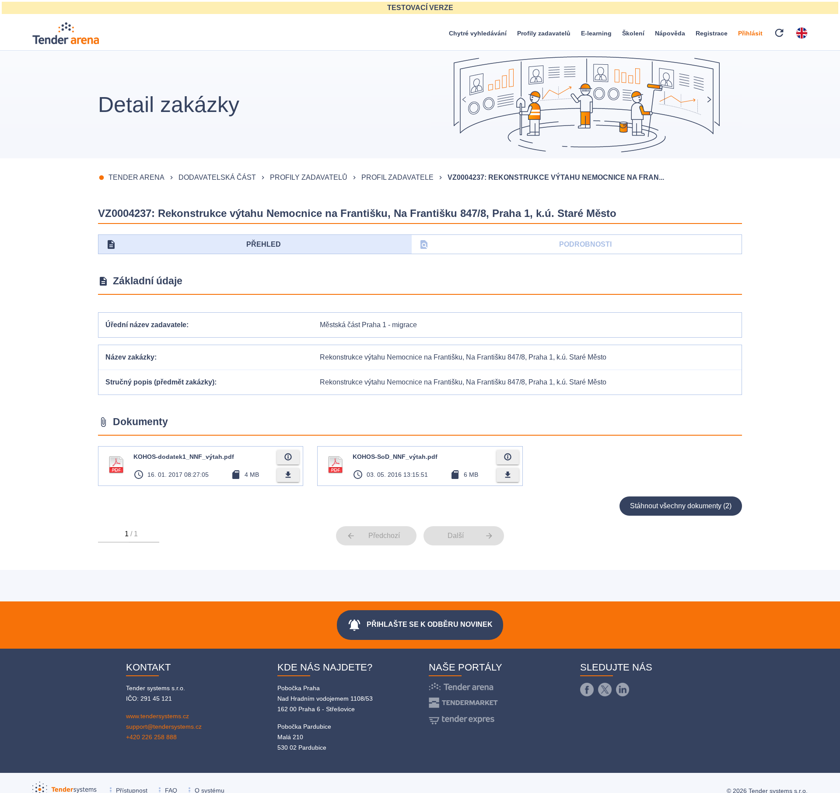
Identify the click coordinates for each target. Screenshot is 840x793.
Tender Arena (136, 177)
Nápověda (670, 33)
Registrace (712, 33)
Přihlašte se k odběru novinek (420, 625)
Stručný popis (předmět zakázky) (159, 382)
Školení (633, 33)
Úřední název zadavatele (145, 324)
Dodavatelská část (217, 177)
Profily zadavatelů (543, 33)
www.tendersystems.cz (157, 716)
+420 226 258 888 (151, 737)
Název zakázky (129, 357)
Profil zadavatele (397, 177)
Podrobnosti (515, 244)
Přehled (193, 244)
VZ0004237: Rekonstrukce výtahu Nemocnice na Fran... (556, 177)
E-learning (596, 33)
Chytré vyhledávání (478, 33)
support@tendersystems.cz (164, 726)
